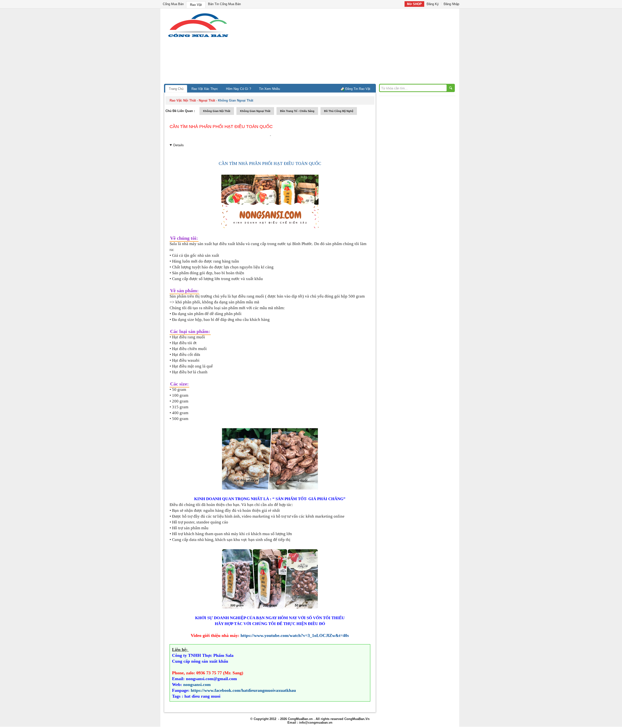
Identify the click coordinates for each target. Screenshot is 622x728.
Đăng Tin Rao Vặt (357, 89)
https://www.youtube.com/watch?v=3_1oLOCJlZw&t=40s (295, 635)
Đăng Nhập (451, 4)
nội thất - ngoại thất (199, 100)
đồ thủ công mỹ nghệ (338, 111)
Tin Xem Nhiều (269, 89)
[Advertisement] (352, 47)
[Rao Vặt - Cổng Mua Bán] (198, 37)
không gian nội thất (216, 111)
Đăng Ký (433, 4)
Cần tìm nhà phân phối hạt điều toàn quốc (221, 126)
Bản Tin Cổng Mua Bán (224, 4)
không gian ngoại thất (255, 111)
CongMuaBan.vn (300, 719)
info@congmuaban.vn (315, 722)
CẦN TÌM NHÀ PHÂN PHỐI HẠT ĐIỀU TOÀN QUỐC (270, 163)
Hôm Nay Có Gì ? (238, 89)
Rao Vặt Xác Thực (204, 89)
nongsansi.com (197, 684)
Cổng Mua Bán (173, 4)
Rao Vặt (196, 5)
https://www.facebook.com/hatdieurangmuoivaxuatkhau (243, 690)
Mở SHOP (414, 4)
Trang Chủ (176, 89)
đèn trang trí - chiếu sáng (297, 111)
